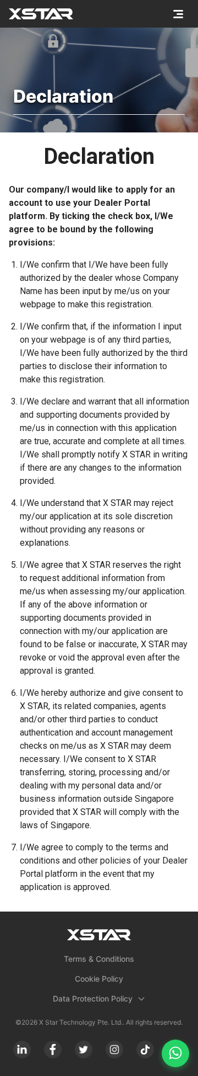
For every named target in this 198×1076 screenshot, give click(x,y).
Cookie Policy (99, 978)
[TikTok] (145, 1049)
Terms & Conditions (99, 958)
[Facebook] (53, 1049)
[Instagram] (114, 1049)
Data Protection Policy (93, 998)
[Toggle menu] (178, 14)
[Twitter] (83, 1049)
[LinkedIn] (22, 1049)
